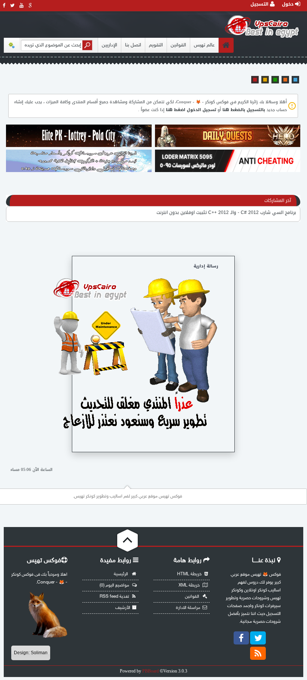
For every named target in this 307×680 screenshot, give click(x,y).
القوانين (178, 45)
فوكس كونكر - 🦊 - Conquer (202, 102)
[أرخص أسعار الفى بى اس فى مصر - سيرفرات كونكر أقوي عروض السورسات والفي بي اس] (78, 171)
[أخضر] (275, 79)
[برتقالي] (285, 79)
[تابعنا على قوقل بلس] (30, 5)
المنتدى (291, 68)
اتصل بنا (133, 45)
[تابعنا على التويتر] (12, 5)
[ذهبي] (265, 79)
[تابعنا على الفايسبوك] (4, 5)
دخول (288, 4)
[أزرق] (295, 79)
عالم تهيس (204, 45)
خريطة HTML (190, 574)
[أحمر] (255, 79)
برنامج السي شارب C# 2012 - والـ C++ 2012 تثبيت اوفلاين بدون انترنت (226, 212)
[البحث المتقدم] (11, 45)
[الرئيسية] (226, 45)
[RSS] (258, 653)
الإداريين (109, 45)
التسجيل (260, 4)
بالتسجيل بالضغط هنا (243, 110)
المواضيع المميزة (261, 68)
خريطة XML (190, 585)
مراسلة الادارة (188, 607)
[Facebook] (241, 637)
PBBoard (150, 671)
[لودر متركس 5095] (227, 171)
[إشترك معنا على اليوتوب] (22, 5)
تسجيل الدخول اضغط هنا (191, 110)
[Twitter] (258, 637)
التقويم (156, 45)
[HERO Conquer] (227, 146)
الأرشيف (122, 607)
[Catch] (78, 146)
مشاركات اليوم (225, 68)
